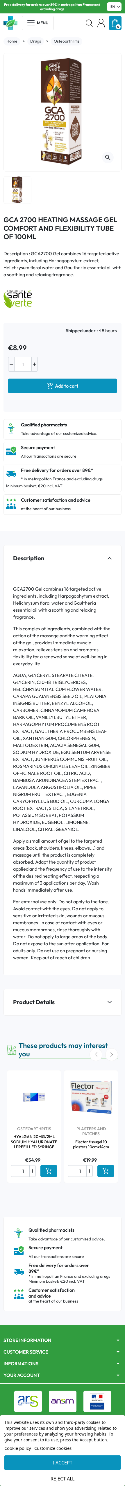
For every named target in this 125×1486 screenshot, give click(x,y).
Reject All (62, 1479)
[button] (89, 23)
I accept (62, 1462)
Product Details (34, 1002)
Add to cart (62, 385)
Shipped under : (82, 330)
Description (28, 558)
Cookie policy (17, 1448)
